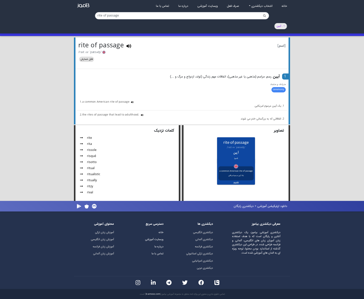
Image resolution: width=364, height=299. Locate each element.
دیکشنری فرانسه (204, 246)
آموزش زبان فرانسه (103, 246)
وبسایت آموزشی (207, 6)
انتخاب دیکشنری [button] (261, 6)
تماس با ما (162, 6)
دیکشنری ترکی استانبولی (199, 253)
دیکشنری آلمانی (204, 239)
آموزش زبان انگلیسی (102, 239)
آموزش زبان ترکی (104, 232)
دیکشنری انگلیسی (203, 232)
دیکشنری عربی (205, 268)
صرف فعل (233, 6)
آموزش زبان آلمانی (103, 253)
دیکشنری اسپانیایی (202, 261)
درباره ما (183, 6)
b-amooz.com (153, 294)
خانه (284, 6)
